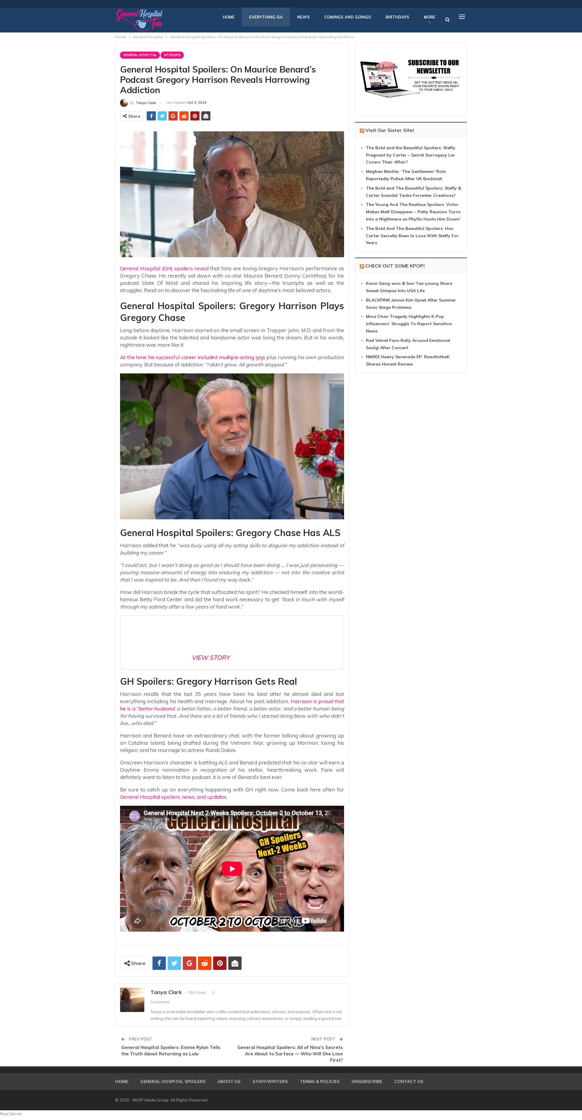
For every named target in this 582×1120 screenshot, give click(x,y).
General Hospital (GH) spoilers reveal (164, 268)
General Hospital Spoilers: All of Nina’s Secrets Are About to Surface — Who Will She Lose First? (290, 1053)
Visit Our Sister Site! (389, 130)
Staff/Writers (270, 1081)
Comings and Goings (347, 17)
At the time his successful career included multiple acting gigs (192, 357)
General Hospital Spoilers (173, 1081)
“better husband (155, 708)
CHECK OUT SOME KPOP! (395, 266)
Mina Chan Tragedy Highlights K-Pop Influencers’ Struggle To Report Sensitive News (409, 324)
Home (229, 17)
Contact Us (408, 1081)
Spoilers (172, 55)
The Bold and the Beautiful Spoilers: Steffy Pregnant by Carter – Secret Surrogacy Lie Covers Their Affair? (410, 155)
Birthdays (397, 17)
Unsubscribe (367, 1081)
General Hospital (140, 55)
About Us (229, 1081)
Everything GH (266, 17)
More (429, 17)
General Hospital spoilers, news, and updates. (173, 797)
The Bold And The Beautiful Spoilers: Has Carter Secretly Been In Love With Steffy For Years (412, 236)
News (303, 17)
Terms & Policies (320, 1081)
